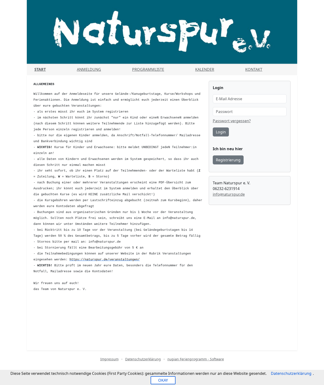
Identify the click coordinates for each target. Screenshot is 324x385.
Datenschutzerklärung (143, 359)
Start (40, 69)
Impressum (109, 359)
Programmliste (148, 69)
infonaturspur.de (229, 194)
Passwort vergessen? (232, 120)
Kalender (204, 69)
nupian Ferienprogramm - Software (195, 359)
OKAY (163, 380)
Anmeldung (89, 69)
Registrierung (228, 160)
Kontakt (253, 69)
